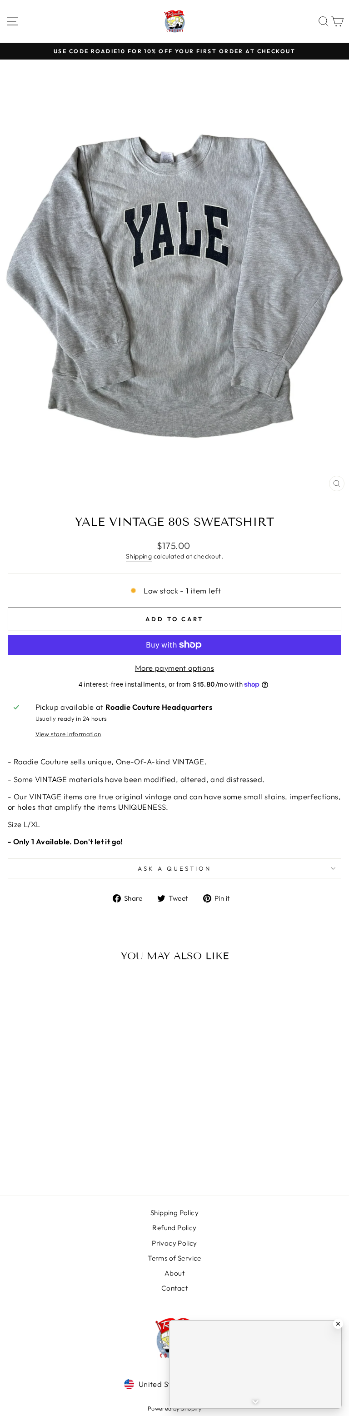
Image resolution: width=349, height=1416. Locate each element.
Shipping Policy (174, 1212)
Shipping (139, 556)
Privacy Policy (174, 1243)
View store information (68, 734)
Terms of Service (174, 1258)
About (174, 1273)
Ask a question (174, 868)
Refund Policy (174, 1227)
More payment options (174, 668)
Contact (174, 1288)
